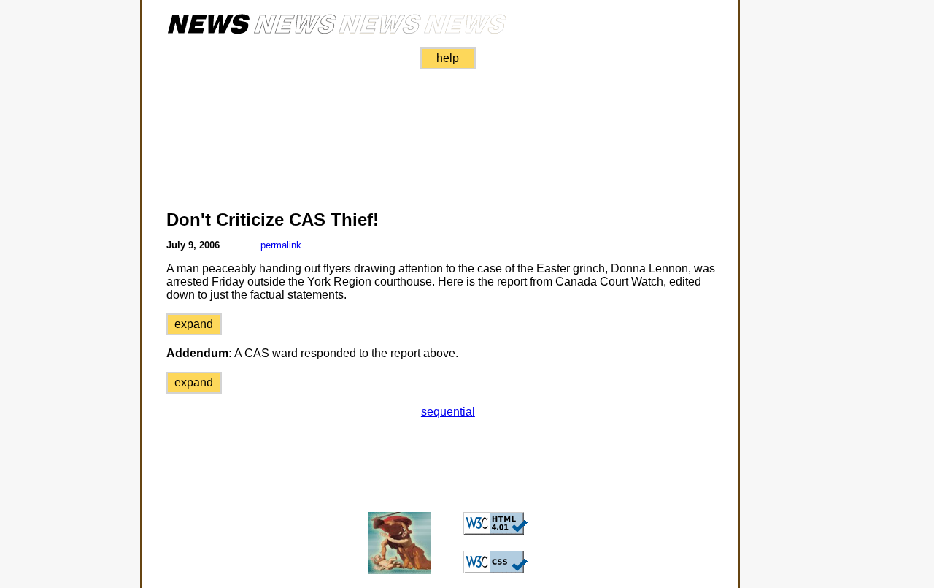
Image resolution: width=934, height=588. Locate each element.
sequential (448, 411)
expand (193, 324)
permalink (280, 245)
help (447, 58)
